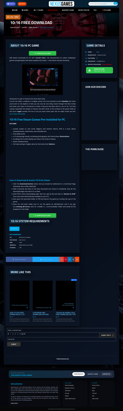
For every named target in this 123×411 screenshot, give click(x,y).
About (93, 388)
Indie (20, 305)
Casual (17, 305)
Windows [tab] (14, 229)
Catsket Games (107, 64)
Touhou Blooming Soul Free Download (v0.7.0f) (66, 313)
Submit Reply (106, 335)
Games (25, 10)
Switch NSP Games (70, 398)
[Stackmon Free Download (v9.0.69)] (43, 295)
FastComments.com (62, 359)
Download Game (44, 53)
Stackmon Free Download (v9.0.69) (41, 313)
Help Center (95, 398)
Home (15, 10)
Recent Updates (69, 385)
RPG (73, 305)
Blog (93, 390)
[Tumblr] (73, 259)
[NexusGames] (61, 4)
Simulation (25, 305)
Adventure (38, 307)
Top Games (107, 10)
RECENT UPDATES (83, 10)
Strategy (46, 307)
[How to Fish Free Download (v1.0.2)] (20, 295)
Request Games (68, 10)
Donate (67, 393)
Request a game (93, 374)
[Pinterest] (66, 259)
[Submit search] (116, 3)
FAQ (95, 10)
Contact (94, 393)
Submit (13, 344)
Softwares (68, 390)
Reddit (67, 396)
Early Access (65, 305)
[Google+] (61, 259)
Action (13, 305)
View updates (78, 374)
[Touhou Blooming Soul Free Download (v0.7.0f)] (66, 295)
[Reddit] (77, 259)
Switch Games (53, 10)
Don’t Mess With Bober (17, 114)
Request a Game (69, 388)
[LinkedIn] (69, 259)
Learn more (14, 403)
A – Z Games (39, 10)
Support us (106, 374)
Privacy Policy (95, 385)
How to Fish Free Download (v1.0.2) (17, 313)
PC (12, 316)
